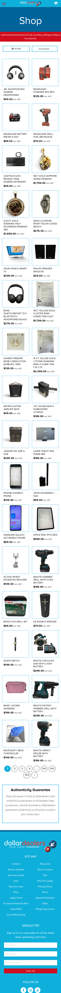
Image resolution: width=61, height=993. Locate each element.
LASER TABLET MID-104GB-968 (44, 453)
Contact (16, 863)
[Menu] (4, 4)
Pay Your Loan (16, 886)
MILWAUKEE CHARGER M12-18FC (44, 91)
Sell (45, 875)
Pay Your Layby (45, 880)
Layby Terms (16, 897)
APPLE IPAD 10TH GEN (45, 534)
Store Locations (45, 869)
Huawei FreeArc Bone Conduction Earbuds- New (15, 361)
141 (44, 768)
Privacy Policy (45, 886)
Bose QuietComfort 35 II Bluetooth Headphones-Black (15, 315)
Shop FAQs (15, 909)
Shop (15, 892)
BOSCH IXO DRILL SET (16, 621)
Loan (15, 880)
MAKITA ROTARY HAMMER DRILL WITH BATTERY (44, 708)
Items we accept (16, 875)
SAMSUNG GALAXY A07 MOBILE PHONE (14, 536)
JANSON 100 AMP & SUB (14, 453)
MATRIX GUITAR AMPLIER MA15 (12, 408)
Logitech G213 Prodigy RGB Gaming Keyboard (15, 179)
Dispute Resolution (45, 897)
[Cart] (55, 3)
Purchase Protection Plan (15, 903)
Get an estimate (16, 869)
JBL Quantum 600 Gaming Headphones (14, 92)
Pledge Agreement (45, 909)
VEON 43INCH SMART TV (15, 270)
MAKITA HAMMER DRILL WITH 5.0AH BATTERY (43, 580)
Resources (45, 863)
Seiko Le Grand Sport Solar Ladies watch (45, 223)
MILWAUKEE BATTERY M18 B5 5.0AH (15, 135)
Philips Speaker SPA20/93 (42, 270)
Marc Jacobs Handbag (12, 707)
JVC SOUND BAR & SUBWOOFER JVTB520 (43, 409)
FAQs (45, 903)
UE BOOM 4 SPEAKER (45, 621)
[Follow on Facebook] (23, 990)
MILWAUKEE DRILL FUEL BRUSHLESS (43, 135)
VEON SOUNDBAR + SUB (44, 494)
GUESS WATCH (12, 660)
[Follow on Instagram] (30, 990)
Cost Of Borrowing (16, 914)
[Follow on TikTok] (37, 990)
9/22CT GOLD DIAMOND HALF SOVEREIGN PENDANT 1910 (16, 225)
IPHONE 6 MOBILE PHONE (13, 494)
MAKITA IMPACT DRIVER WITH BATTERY (42, 753)
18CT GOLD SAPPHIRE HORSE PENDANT (45, 177)
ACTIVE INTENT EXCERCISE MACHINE (15, 578)
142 (52, 768)
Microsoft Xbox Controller (14, 752)
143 (27, 775)
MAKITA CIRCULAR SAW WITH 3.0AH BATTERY (43, 663)
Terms (45, 892)
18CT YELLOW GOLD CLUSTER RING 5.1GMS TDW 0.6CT (44, 313)
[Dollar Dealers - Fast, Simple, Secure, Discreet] (30, 3)
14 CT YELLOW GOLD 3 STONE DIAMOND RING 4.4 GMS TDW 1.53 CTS (44, 363)
